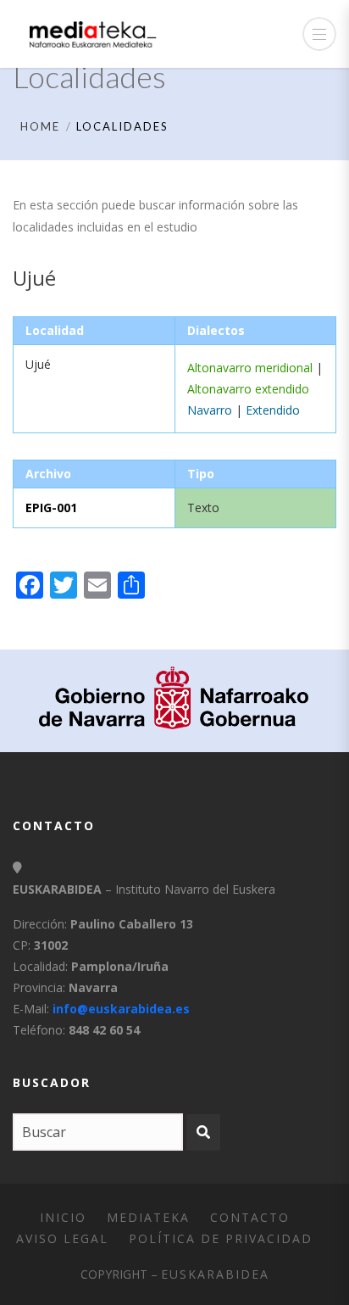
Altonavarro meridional (250, 368)
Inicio (63, 1217)
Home (40, 126)
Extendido (273, 410)
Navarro (209, 410)
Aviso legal (62, 1238)
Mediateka (148, 1217)
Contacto (250, 1217)
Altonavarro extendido (248, 389)
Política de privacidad (221, 1238)
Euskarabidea (215, 1274)
